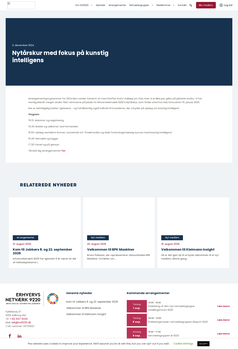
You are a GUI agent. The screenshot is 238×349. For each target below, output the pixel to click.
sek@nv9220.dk (21, 322)
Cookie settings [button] (183, 343)
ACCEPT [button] (203, 343)
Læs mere (223, 306)
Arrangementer (117, 5)
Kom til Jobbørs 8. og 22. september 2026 (92, 301)
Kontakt (182, 5)
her (64, 150)
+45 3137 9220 (19, 319)
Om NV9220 (82, 5)
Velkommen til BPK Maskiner (84, 308)
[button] (190, 5)
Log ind (228, 5)
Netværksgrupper (139, 5)
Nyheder (100, 5)
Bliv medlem (206, 5)
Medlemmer (163, 5)
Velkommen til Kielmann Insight (86, 314)
